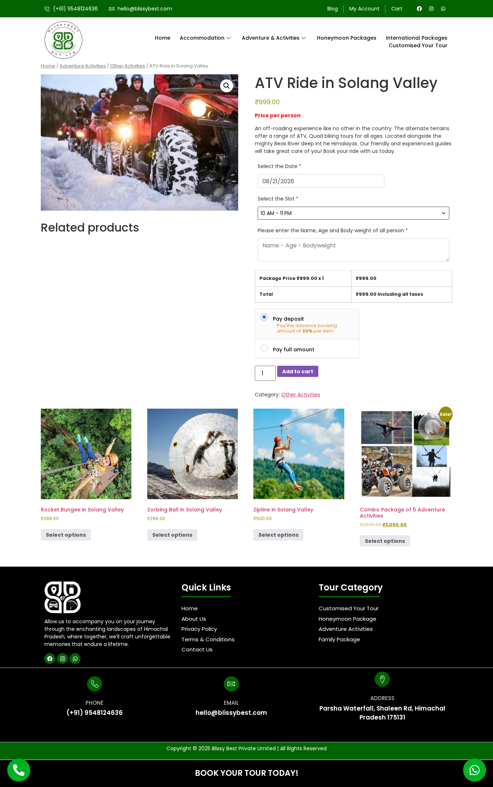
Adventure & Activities (271, 37)
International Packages (417, 37)
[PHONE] (94, 683)
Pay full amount (293, 349)
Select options (66, 534)
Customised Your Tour (418, 45)
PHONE (95, 703)
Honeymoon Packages (346, 37)
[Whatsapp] (443, 9)
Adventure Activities (83, 65)
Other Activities (127, 65)
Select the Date (279, 166)
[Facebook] (419, 9)
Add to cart (297, 371)
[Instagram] (431, 9)
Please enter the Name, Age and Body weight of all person (333, 230)
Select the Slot (278, 198)
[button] (226, 85)
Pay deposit (288, 318)
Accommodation (202, 37)
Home (162, 37)
